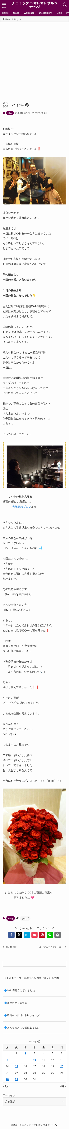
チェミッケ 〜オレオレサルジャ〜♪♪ (35, 4)
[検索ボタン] (65, 4)
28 (7, 1079)
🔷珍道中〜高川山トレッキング (21, 1015)
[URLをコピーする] (57, 935)
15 (16, 1066)
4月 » (63, 1086)
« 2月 (6, 1086)
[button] (11, 935)
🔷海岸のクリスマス (15, 1003)
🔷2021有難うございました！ (20, 990)
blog (10, 112)
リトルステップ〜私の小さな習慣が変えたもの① (31, 978)
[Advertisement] (34, 59)
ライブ (25, 918)
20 (61, 1066)
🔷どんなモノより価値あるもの (21, 1027)
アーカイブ (9, 1095)
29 (16, 1079)
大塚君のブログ (21, 506)
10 (34, 1060)
